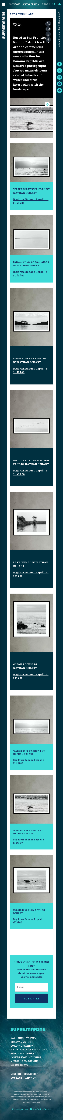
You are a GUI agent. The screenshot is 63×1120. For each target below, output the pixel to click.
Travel (31, 1038)
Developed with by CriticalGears (31, 1109)
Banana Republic (25, 61)
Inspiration (18, 1057)
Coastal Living (20, 1041)
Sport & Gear (38, 1049)
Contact (16, 1077)
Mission (15, 1073)
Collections (30, 1061)
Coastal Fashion (22, 1045)
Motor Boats (19, 1064)
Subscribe (31, 998)
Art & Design (30, 4)
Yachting (17, 1038)
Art (30, 14)
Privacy (30, 1077)
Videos (14, 1061)
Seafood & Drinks (22, 1053)
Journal (35, 1057)
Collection (30, 1073)
